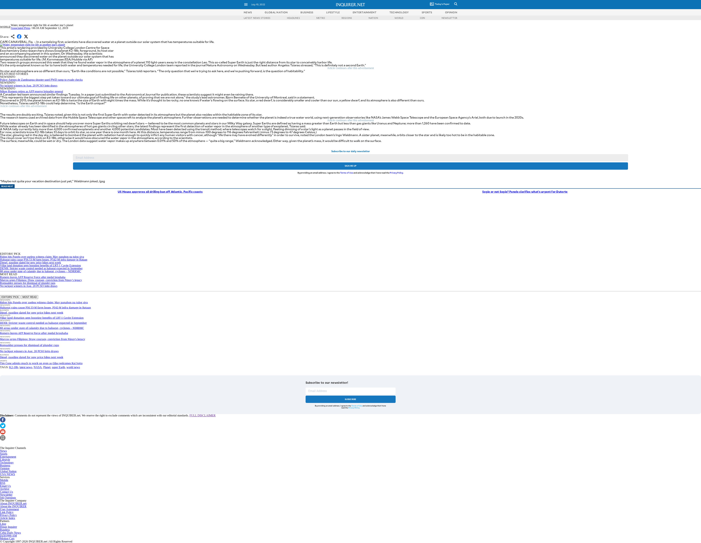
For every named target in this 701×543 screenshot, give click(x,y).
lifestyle (333, 12)
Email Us (5, 485)
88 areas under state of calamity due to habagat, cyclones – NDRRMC (40, 271)
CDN (422, 17)
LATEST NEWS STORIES (257, 17)
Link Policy (7, 512)
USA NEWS (7, 474)
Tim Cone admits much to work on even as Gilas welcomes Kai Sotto (41, 363)
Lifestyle (5, 459)
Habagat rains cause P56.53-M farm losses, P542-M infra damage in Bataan (43, 259)
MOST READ (29, 297)
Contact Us (6, 491)
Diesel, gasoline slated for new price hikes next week (30, 262)
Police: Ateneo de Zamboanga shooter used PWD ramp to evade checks (41, 79)
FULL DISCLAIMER (202, 415)
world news (73, 367)
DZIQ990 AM (8, 535)
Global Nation (8, 471)
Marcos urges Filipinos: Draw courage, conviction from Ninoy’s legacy (41, 280)
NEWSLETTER (449, 17)
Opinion (4, 468)
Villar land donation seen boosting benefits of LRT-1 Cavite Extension (40, 265)
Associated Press (20, 28)
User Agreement (9, 509)
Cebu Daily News (10, 532)
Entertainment (8, 456)
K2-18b (13, 367)
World (5, 26)
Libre (3, 523)
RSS (2, 483)
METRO (320, 17)
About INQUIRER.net (13, 503)
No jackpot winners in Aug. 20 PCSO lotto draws (28, 85)
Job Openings (8, 497)
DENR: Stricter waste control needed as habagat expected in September (41, 268)
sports (427, 12)
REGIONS (347, 17)
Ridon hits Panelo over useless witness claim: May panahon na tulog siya (42, 256)
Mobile (4, 480)
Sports (3, 453)
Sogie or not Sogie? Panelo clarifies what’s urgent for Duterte (525, 191)
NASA (38, 367)
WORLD (398, 17)
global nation (276, 12)
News (248, 12)
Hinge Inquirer (8, 526)
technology (399, 12)
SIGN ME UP (350, 166)
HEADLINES (293, 17)
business (306, 12)
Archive (4, 488)
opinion (451, 12)
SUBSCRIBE (350, 399)
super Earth (58, 367)
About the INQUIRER (13, 506)
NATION (373, 17)
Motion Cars (7, 538)
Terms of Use (346, 172)
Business (5, 465)
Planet (46, 367)
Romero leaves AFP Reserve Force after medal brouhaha (32, 277)
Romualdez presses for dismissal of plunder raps (27, 283)
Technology (7, 462)
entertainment (365, 12)
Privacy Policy (396, 172)
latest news (26, 367)
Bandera (5, 529)
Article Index (7, 518)
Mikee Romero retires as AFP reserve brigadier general (31, 91)
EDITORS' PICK (10, 297)
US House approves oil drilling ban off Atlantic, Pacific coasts (160, 191)
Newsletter (6, 494)
